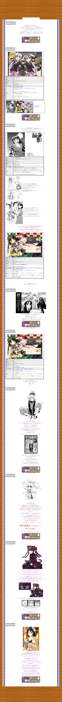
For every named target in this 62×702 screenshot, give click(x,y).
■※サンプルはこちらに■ (17, 87)
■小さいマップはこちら (20, 86)
